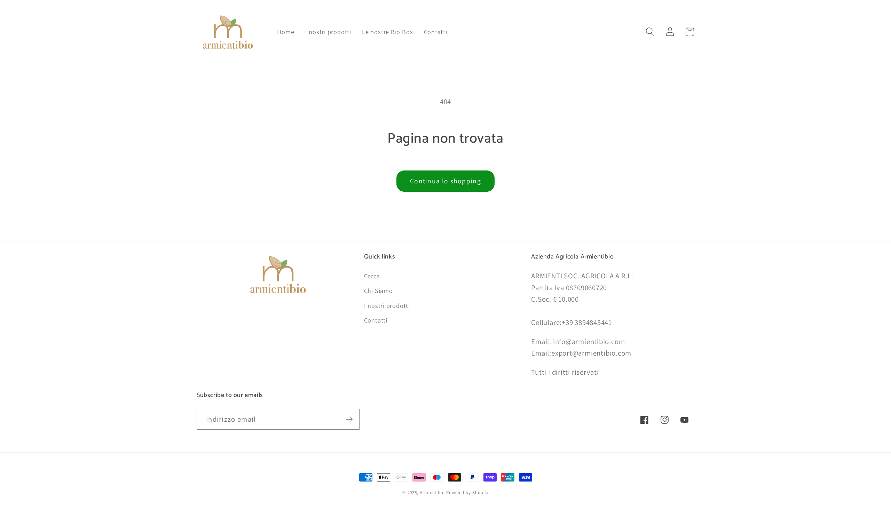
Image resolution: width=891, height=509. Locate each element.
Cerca (372, 276)
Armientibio (432, 492)
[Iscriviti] (349, 419)
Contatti (375, 320)
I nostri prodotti (387, 305)
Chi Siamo (378, 290)
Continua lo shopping (445, 180)
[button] (650, 32)
